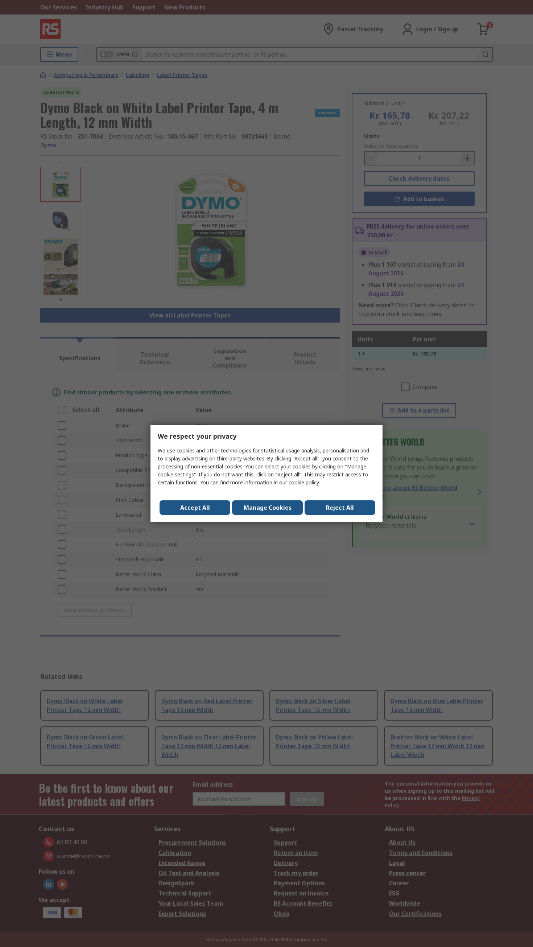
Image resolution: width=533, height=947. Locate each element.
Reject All (340, 508)
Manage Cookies (268, 508)
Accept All (195, 508)
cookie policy (304, 482)
